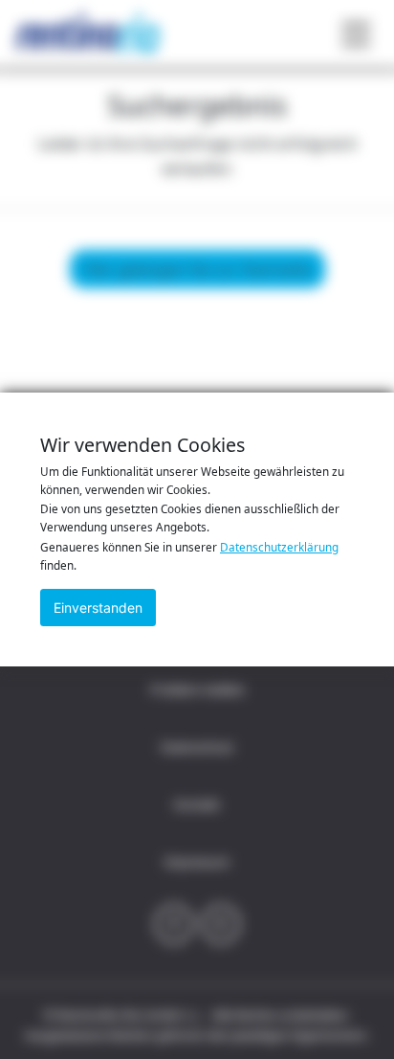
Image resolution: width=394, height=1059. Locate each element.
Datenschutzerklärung (279, 546)
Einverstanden (98, 607)
